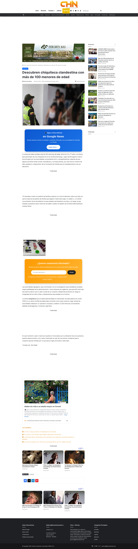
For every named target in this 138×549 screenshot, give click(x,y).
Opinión (73, 14)
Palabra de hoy (80, 14)
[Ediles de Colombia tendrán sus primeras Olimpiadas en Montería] (92, 116)
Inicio (37, 10)
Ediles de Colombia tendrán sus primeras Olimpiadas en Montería (106, 115)
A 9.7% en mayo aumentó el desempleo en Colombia (40, 432)
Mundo (67, 14)
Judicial (59, 10)
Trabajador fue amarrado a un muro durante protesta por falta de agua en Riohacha (106, 100)
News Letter (25, 532)
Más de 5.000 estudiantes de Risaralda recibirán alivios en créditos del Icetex (106, 60)
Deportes (47, 14)
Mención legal (25, 529)
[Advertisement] (69, 30)
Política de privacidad (27, 537)
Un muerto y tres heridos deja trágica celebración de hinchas (42, 434)
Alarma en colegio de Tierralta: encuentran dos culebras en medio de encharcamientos (106, 123)
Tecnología (97, 14)
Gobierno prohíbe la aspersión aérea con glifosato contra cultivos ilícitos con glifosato (106, 92)
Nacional (66, 10)
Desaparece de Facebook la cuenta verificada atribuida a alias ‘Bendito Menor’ (106, 107)
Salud (91, 14)
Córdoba (51, 10)
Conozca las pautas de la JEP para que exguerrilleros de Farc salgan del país (47, 442)
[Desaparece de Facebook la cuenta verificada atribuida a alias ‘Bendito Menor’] (92, 108)
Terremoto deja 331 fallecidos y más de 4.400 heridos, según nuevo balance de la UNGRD (106, 67)
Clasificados (112, 14)
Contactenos (25, 534)
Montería (43, 10)
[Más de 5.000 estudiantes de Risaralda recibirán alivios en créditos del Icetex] (92, 61)
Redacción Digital (27, 81)
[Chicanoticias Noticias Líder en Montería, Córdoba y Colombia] (69, 4)
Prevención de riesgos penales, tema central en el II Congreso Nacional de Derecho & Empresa (106, 75)
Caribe (42, 14)
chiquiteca (31, 474)
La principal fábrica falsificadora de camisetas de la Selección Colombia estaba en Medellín (48, 438)
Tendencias (104, 14)
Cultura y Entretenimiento (57, 14)
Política (87, 14)
